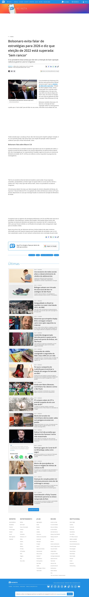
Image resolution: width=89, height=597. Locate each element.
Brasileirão (11, 524)
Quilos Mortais (54, 570)
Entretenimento (26, 519)
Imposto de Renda (40, 548)
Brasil (38, 524)
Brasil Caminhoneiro (55, 544)
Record (41, 1)
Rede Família (72, 556)
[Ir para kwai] (58, 586)
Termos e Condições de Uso (31, 586)
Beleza (21, 522)
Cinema (21, 529)
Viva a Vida (22, 561)
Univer (71, 561)
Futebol (10, 532)
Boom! (52, 541)
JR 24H (36, 1)
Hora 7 (38, 546)
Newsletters (72, 532)
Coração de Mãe (54, 553)
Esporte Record (54, 558)
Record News (47, 1)
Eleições (21, 1)
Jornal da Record (54, 565)
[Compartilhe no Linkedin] (51, 66)
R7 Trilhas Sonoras (74, 536)
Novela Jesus (53, 568)
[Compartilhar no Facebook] (48, 66)
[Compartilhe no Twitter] (46, 66)
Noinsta (11, 36)
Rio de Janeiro (39, 561)
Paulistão (11, 539)
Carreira (71, 524)
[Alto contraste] (9, 71)
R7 (8, 36)
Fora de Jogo (12, 529)
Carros (38, 529)
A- (14, 71)
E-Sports (11, 527)
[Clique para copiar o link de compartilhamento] (58, 66)
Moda (21, 544)
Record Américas (73, 541)
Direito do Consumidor (41, 536)
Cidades (38, 532)
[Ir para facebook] (72, 2)
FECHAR (70, 594)
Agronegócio (39, 522)
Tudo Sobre (39, 570)
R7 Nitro (22, 548)
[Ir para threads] (62, 586)
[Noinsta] (44, 8)
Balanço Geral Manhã (55, 534)
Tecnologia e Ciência (41, 568)
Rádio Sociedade (73, 539)
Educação (39, 541)
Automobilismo (12, 522)
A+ (12, 71)
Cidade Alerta (53, 551)
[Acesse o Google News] (55, 66)
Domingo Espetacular (55, 556)
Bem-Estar (22, 524)
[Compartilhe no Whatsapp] (53, 66)
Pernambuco (39, 558)
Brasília (16, 1)
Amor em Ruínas (54, 527)
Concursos (39, 534)
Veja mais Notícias (33, 509)
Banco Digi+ (72, 522)
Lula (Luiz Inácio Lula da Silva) (47, 255)
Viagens (21, 556)
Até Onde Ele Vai (54, 532)
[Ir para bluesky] (48, 586)
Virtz (21, 558)
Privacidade (22, 586)
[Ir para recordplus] (65, 586)
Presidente (56, 255)
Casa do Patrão (54, 548)
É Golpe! (38, 544)
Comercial (72, 527)
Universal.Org (72, 565)
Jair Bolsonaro (32, 255)
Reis (51, 573)
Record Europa (73, 546)
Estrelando (22, 534)
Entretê (26, 1)
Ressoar (71, 558)
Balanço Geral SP (54, 536)
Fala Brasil (53, 561)
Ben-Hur (52, 539)
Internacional (39, 551)
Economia (39, 539)
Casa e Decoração (24, 527)
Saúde (38, 565)
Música (21, 546)
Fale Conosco (16, 586)
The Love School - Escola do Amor (58, 575)
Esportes (31, 1)
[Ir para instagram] (76, 2)
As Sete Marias (54, 529)
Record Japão (72, 548)
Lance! (10, 534)
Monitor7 (38, 556)
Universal (72, 563)
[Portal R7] (3, 1)
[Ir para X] (74, 2)
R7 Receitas (22, 551)
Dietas (21, 532)
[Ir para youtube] (78, 586)
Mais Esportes (12, 536)
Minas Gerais (39, 553)
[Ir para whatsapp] (75, 586)
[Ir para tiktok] (68, 586)
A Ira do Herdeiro (54, 524)
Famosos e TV (23, 536)
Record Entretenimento (75, 544)
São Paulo (39, 563)
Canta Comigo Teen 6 (55, 546)
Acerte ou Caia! (54, 522)
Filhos (21, 539)
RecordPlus (72, 534)
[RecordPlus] (65, 1)
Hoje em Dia (53, 563)
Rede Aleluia (72, 553)
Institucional (75, 519)
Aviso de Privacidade (61, 594)
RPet (21, 553)
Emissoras (72, 529)
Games (21, 541)
